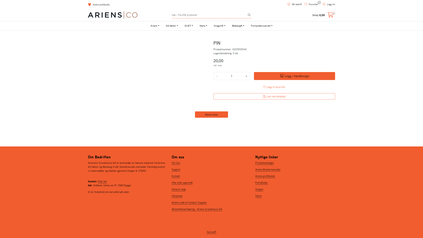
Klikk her (102, 181)
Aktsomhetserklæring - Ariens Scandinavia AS (197, 209)
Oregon (259, 189)
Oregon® (218, 26)
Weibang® (237, 26)
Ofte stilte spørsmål (182, 183)
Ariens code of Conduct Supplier (189, 202)
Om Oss (176, 163)
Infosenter (177, 196)
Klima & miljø (179, 189)
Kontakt (176, 176)
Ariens (154, 26)
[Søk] (249, 15)
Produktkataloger (264, 163)
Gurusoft (211, 232)
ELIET (188, 26)
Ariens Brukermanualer (268, 169)
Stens (202, 26)
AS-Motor (171, 26)
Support (176, 169)
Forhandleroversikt (260, 26)
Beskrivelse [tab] (211, 115)
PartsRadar (261, 183)
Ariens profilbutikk (101, 4)
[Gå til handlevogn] (330, 16)
